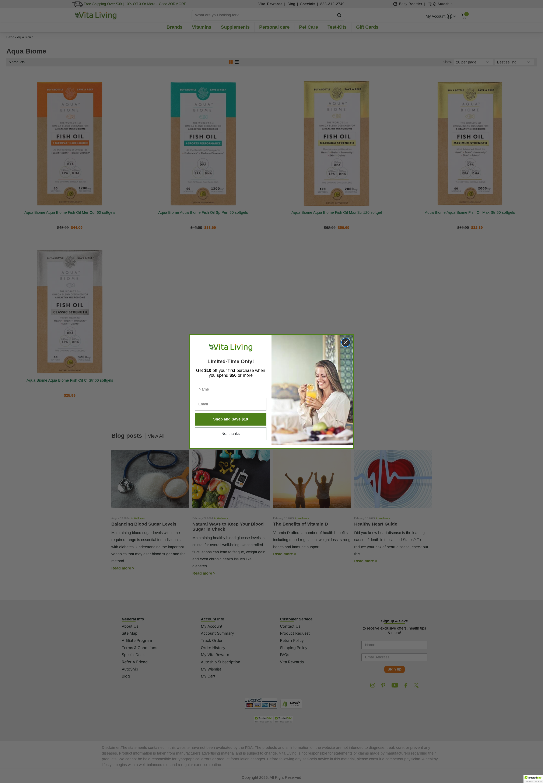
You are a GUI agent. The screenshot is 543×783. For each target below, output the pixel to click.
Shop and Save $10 (230, 419)
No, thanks (230, 434)
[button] (533, 779)
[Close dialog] (345, 342)
